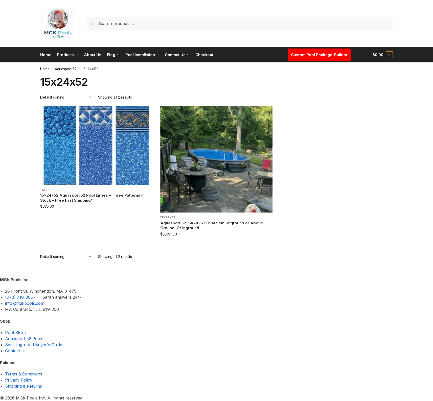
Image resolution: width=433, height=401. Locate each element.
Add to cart (96, 217)
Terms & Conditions (23, 373)
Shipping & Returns (23, 386)
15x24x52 (168, 217)
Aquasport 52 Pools (24, 338)
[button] (383, 54)
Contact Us (16, 350)
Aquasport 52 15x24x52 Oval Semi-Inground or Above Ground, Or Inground (211, 225)
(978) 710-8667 (20, 297)
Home (45, 69)
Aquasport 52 (66, 69)
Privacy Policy (18, 380)
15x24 (45, 190)
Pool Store (15, 332)
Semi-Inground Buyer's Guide (33, 344)
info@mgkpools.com (24, 303)
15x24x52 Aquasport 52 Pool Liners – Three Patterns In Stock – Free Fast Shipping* (92, 198)
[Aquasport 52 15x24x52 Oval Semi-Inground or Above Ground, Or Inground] (216, 159)
